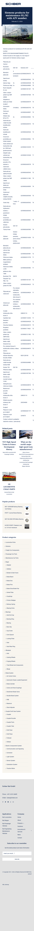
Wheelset (8, 650)
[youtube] (8, 801)
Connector (9, 752)
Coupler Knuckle (11, 718)
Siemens (28, 466)
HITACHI (23, 454)
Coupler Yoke (10, 726)
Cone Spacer (10, 634)
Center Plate (10, 592)
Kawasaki (28, 454)
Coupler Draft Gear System (13, 711)
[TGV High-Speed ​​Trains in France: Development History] (9, 431)
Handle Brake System (13, 695)
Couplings (9, 596)
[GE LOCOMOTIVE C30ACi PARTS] (9, 473)
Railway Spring (11, 604)
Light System (10, 756)
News (4, 452)
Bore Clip (9, 627)
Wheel (8, 669)
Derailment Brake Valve (13, 691)
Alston (24, 452)
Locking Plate (10, 638)
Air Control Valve (11, 676)
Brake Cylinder (11, 684)
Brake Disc (10, 580)
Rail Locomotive (10, 452)
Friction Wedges (11, 600)
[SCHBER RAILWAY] (13, 3)
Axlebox (9, 569)
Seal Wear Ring (11, 646)
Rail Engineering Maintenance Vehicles (26, 458)
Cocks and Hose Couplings (14, 688)
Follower (9, 738)
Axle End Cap (10, 615)
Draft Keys (9, 734)
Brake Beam (10, 576)
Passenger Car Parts (11, 554)
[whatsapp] (10, 801)
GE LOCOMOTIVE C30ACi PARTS (9, 486)
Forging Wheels (11, 661)
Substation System (12, 764)
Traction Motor (11, 768)
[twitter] (5, 801)
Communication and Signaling (15, 749)
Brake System (9, 673)
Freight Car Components (12, 550)
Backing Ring (10, 619)
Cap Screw (10, 630)
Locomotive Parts (10, 542)
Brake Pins (10, 584)
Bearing (9, 623)
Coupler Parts (10, 722)
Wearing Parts (10, 608)
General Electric (8, 492)
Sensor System (11, 760)
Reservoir (9, 703)
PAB (8, 699)
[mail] (13, 801)
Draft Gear (9, 730)
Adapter (9, 565)
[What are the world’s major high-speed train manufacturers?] (26, 431)
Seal (8, 642)
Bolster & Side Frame (12, 573)
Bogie (7, 562)
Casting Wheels (11, 657)
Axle (8, 653)
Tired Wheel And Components (15, 665)
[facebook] (2, 801)
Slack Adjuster (11, 707)
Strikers (9, 742)
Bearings (8, 612)
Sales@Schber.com (12, 798)
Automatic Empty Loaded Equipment (17, 680)
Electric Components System (14, 745)
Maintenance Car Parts (12, 558)
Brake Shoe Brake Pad (13, 588)
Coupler (9, 714)
